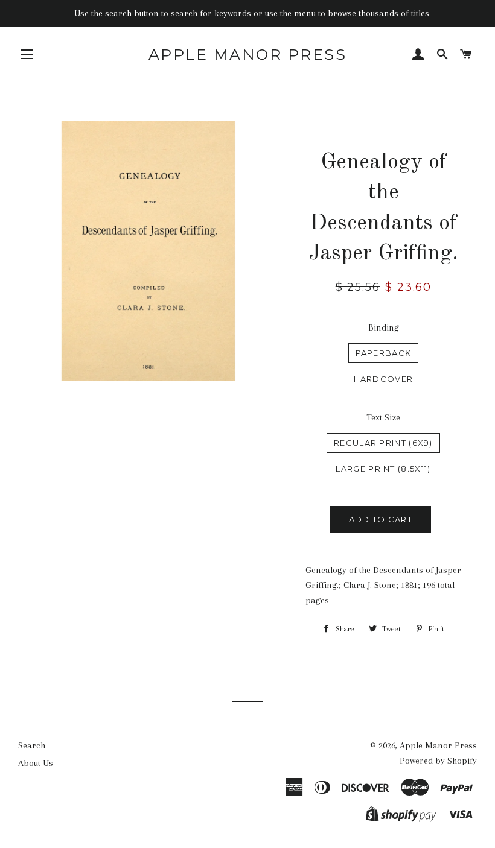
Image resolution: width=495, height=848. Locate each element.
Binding (383, 327)
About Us (35, 763)
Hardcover (384, 379)
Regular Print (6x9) (383, 443)
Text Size (383, 417)
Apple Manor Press (247, 54)
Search (31, 745)
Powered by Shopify (438, 760)
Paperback (384, 353)
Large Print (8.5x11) (383, 468)
